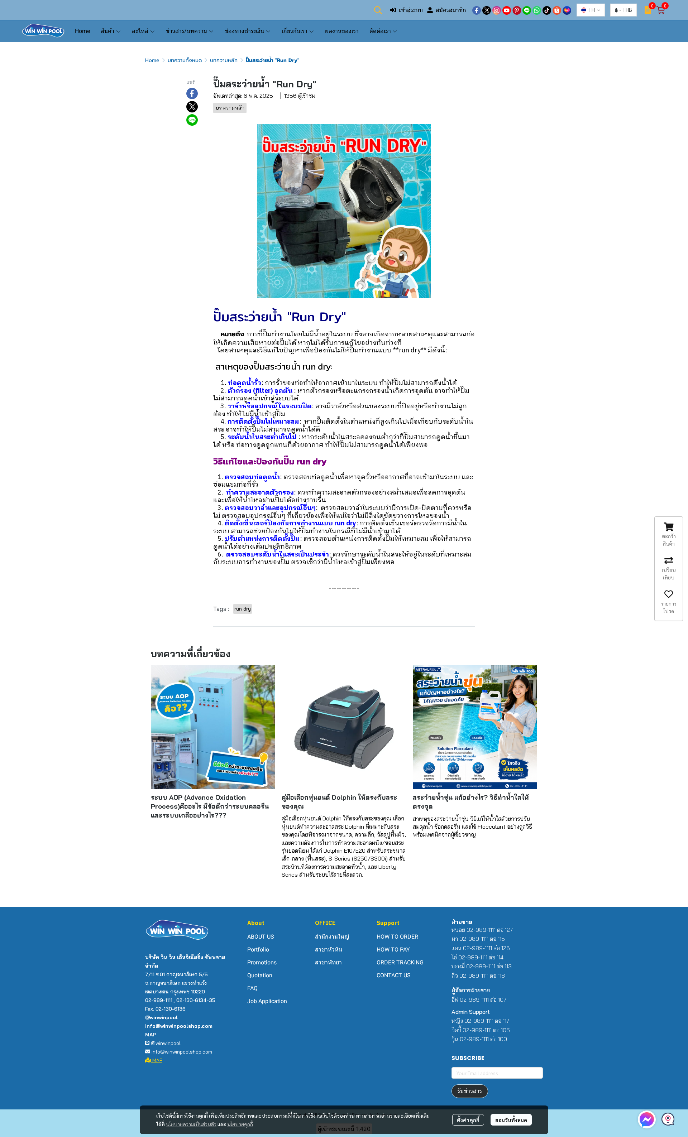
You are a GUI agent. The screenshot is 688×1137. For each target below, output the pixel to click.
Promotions (262, 962)
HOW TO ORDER (397, 936)
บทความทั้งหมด (185, 60)
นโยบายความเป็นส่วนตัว (191, 1124)
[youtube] (506, 10)
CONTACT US (394, 975)
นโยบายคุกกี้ (240, 1124)
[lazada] (567, 10)
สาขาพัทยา (328, 962)
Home (152, 60)
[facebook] (476, 10)
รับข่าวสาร (470, 1091)
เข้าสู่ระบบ (411, 10)
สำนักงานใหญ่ (332, 936)
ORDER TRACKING (400, 962)
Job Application (267, 1001)
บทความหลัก (224, 60)
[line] (526, 10)
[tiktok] (547, 10)
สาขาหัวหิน (328, 949)
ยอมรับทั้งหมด (511, 1120)
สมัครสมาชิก (451, 10)
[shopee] (557, 10)
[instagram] (496, 10)
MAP (156, 1060)
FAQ (252, 988)
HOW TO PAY (393, 949)
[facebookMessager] (647, 1119)
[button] (378, 10)
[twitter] (486, 10)
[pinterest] (516, 10)
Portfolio (258, 949)
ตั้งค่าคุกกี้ (468, 1120)
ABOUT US (260, 936)
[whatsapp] (536, 10)
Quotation (259, 975)
